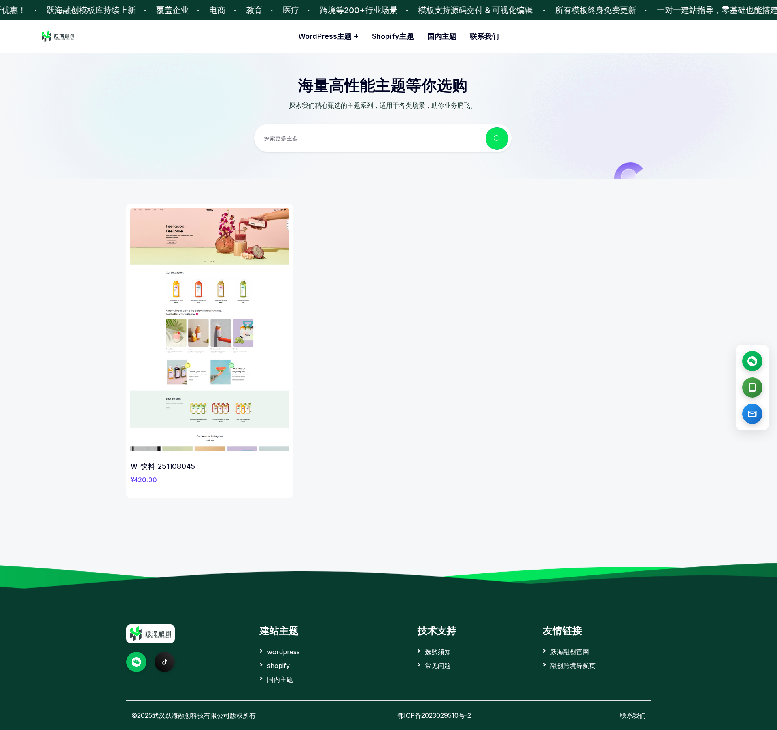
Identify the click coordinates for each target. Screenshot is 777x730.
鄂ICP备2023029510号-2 (434, 715)
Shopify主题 (393, 36)
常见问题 (438, 666)
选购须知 (438, 652)
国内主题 (441, 36)
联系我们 (484, 36)
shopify (278, 666)
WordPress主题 (325, 36)
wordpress (283, 652)
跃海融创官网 (569, 652)
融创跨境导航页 (573, 666)
